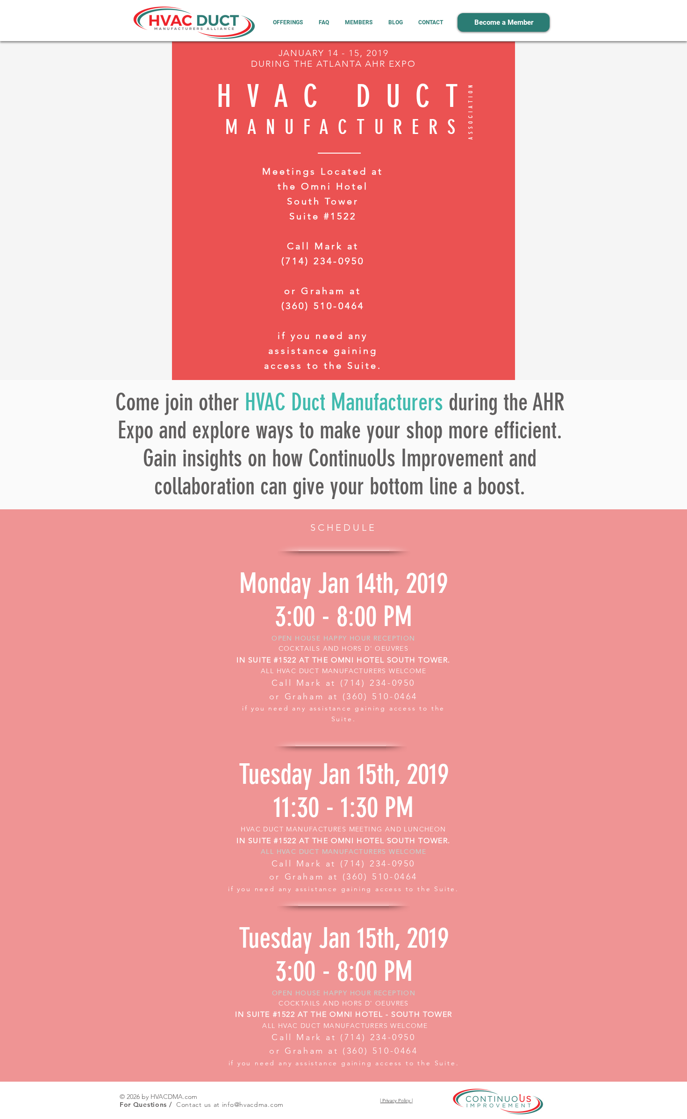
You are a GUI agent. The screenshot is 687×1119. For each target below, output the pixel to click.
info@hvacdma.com (253, 1104)
